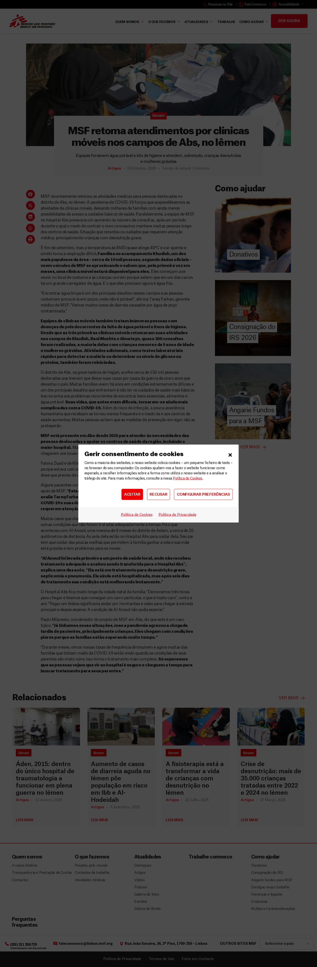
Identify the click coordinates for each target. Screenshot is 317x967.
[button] (230, 454)
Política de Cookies (187, 478)
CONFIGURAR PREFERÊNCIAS (203, 494)
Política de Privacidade (177, 515)
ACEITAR (132, 494)
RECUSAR (158, 494)
